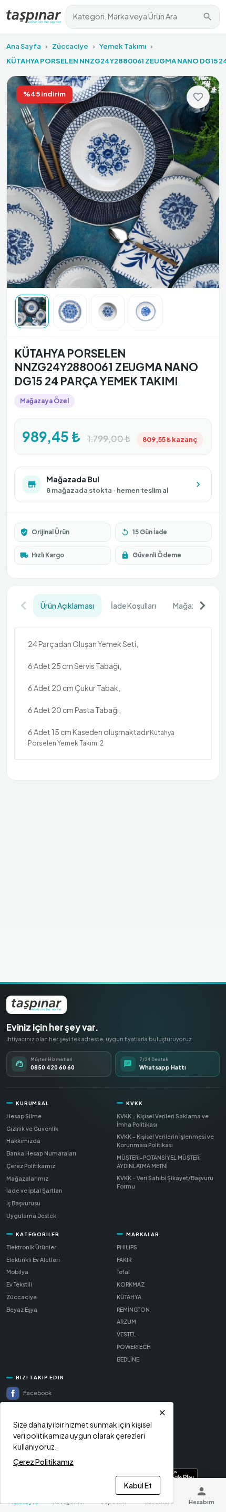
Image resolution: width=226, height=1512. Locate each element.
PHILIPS (127, 1247)
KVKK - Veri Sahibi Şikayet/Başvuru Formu (165, 1182)
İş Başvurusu (23, 1203)
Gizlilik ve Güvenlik (32, 1128)
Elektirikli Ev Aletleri (33, 1259)
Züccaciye (70, 46)
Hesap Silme (24, 1116)
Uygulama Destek (31, 1215)
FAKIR (124, 1259)
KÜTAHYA (129, 1296)
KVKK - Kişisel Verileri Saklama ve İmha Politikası (163, 1120)
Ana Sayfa (23, 46)
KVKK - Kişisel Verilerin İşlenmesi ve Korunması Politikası (165, 1140)
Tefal (123, 1271)
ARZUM (126, 1321)
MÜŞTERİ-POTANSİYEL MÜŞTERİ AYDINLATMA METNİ (159, 1161)
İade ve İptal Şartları (34, 1190)
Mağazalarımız (27, 1178)
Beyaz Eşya (21, 1309)
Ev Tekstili (19, 1284)
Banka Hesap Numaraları (41, 1153)
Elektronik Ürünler (31, 1247)
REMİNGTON (133, 1309)
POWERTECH (134, 1346)
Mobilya (17, 1271)
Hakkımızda (23, 1140)
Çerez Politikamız (30, 1165)
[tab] (67, 605)
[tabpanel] (113, 695)
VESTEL (126, 1334)
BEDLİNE (128, 1359)
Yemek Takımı (122, 46)
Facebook (37, 1392)
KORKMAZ (131, 1284)
